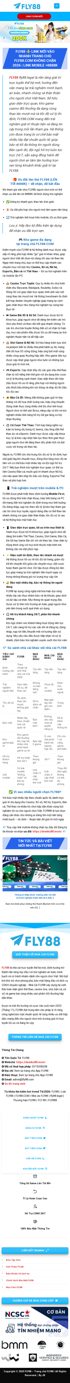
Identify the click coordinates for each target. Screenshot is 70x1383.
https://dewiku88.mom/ (47, 831)
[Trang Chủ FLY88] (27, 6)
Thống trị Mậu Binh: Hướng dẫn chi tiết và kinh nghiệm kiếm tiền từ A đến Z (35, 896)
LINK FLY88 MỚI (34, 16)
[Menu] (56, 6)
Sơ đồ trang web (15, 1083)
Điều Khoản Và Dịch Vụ (17, 1273)
